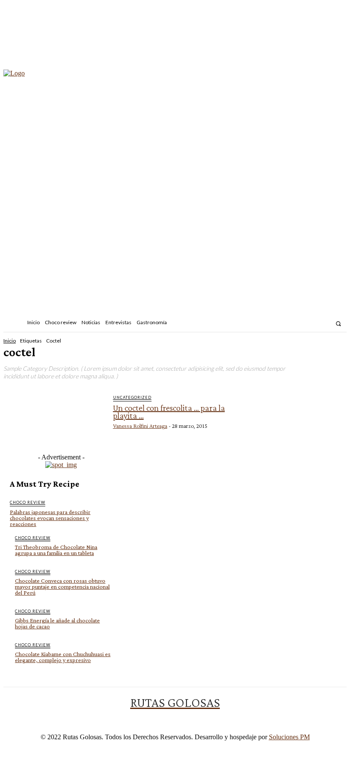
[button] (338, 323)
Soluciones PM (289, 737)
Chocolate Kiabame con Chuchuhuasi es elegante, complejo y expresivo (63, 657)
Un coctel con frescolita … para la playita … (169, 411)
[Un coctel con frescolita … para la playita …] (57, 419)
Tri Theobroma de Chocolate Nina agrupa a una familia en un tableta (56, 549)
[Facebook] (290, 323)
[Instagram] (301, 323)
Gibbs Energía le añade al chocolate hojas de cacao (57, 623)
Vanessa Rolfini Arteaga (140, 425)
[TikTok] (312, 323)
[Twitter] (324, 323)
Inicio (9, 340)
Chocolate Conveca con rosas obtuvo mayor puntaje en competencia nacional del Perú (62, 586)
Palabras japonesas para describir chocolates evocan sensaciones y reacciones (50, 517)
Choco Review (27, 502)
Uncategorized (132, 397)
